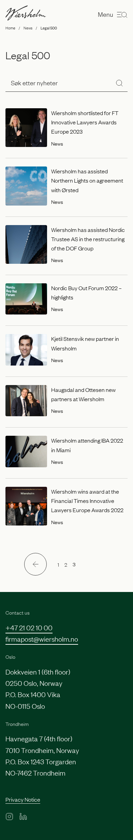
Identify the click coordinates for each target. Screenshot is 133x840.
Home (10, 28)
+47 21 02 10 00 (29, 627)
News (28, 28)
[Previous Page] (35, 564)
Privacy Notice (22, 799)
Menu (105, 14)
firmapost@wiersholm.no (41, 638)
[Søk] (119, 82)
